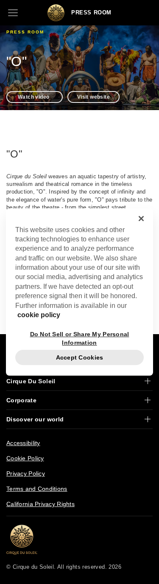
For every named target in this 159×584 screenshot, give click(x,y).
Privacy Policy (25, 473)
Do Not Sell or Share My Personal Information (79, 338)
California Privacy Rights (40, 504)
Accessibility (23, 443)
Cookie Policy (25, 458)
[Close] (141, 218)
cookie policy (38, 314)
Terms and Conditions (36, 488)
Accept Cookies (79, 357)
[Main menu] (12, 12)
